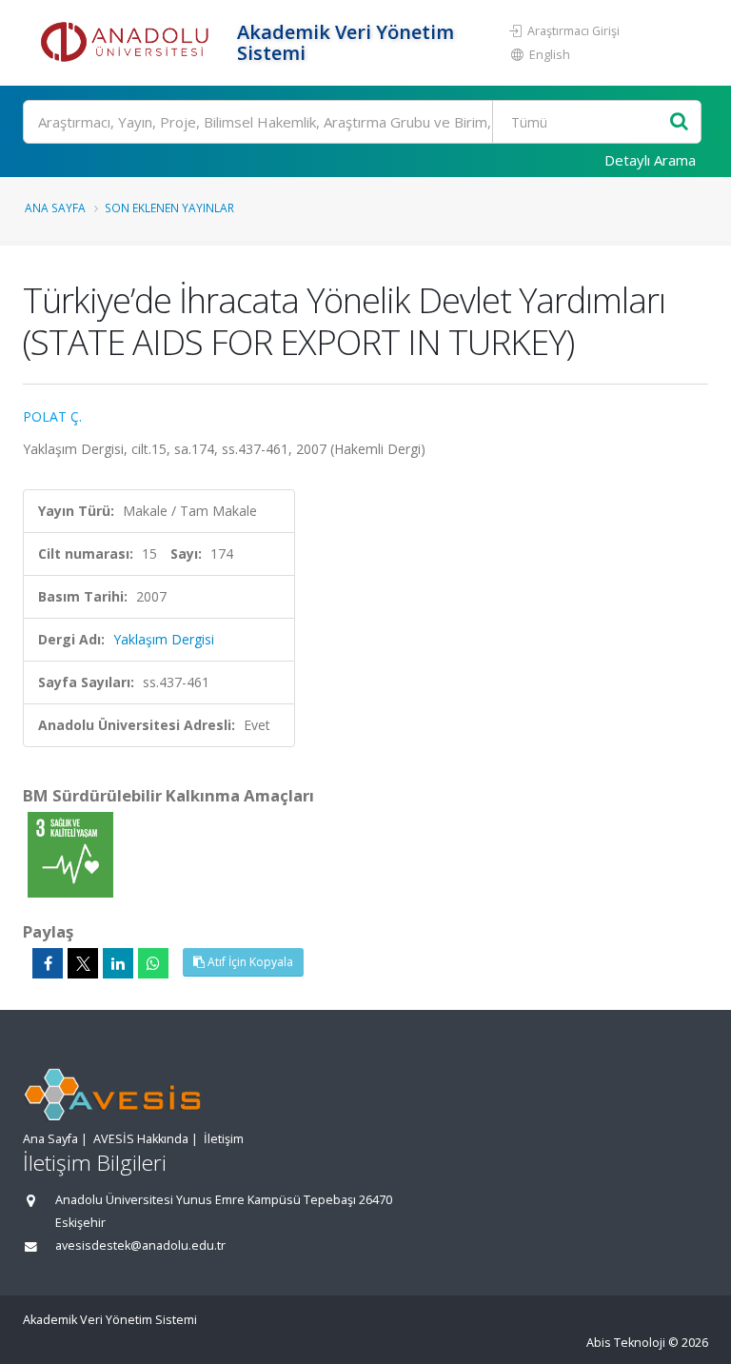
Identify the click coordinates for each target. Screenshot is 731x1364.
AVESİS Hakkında (140, 1139)
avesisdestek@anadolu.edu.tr (140, 1245)
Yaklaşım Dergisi (163, 639)
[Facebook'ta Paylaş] (47, 963)
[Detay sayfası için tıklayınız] (70, 853)
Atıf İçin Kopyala (249, 962)
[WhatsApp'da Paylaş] (153, 963)
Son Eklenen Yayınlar (169, 207)
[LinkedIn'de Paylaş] (118, 963)
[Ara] (679, 122)
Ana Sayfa (55, 207)
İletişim (224, 1139)
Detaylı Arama (650, 159)
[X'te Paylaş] (83, 963)
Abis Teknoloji (625, 1342)
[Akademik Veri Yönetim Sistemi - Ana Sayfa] (127, 43)
